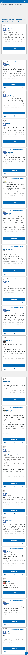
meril (7, 450)
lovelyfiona (9, 494)
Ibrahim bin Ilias (8, 249)
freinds (8, 123)
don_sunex (9, 152)
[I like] (5, 52)
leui (7, 603)
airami (8, 281)
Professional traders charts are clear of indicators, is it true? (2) (17, 26)
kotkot (8, 310)
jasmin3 (8, 582)
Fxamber (9, 213)
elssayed (8, 181)
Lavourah (9, 410)
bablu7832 (9, 340)
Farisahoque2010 (11, 632)
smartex (8, 551)
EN (25, 1)
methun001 (9, 29)
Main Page (5, 4)
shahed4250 (9, 521)
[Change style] (19, 1)
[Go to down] (26, 653)
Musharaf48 (6, 381)
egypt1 (8, 64)
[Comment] (14, 52)
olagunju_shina (11, 95)
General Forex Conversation (15, 4)
